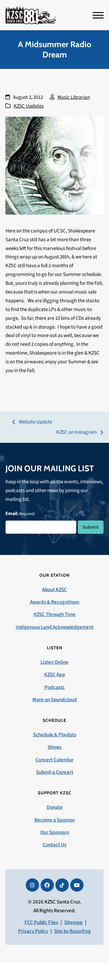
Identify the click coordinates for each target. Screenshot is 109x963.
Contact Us (54, 844)
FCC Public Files (41, 922)
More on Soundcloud (54, 699)
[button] (98, 15)
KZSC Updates (29, 106)
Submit (91, 527)
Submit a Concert (54, 772)
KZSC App (54, 674)
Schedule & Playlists (54, 734)
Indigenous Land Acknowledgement (55, 627)
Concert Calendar (54, 760)
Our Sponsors (54, 832)
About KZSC (54, 589)
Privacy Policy (33, 931)
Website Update (32, 422)
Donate (55, 807)
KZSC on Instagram (76, 433)
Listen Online (54, 662)
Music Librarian (74, 97)
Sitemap (73, 922)
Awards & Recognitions (54, 602)
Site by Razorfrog (72, 931)
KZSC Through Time (55, 614)
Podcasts (54, 687)
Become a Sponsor (55, 820)
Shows (54, 747)
